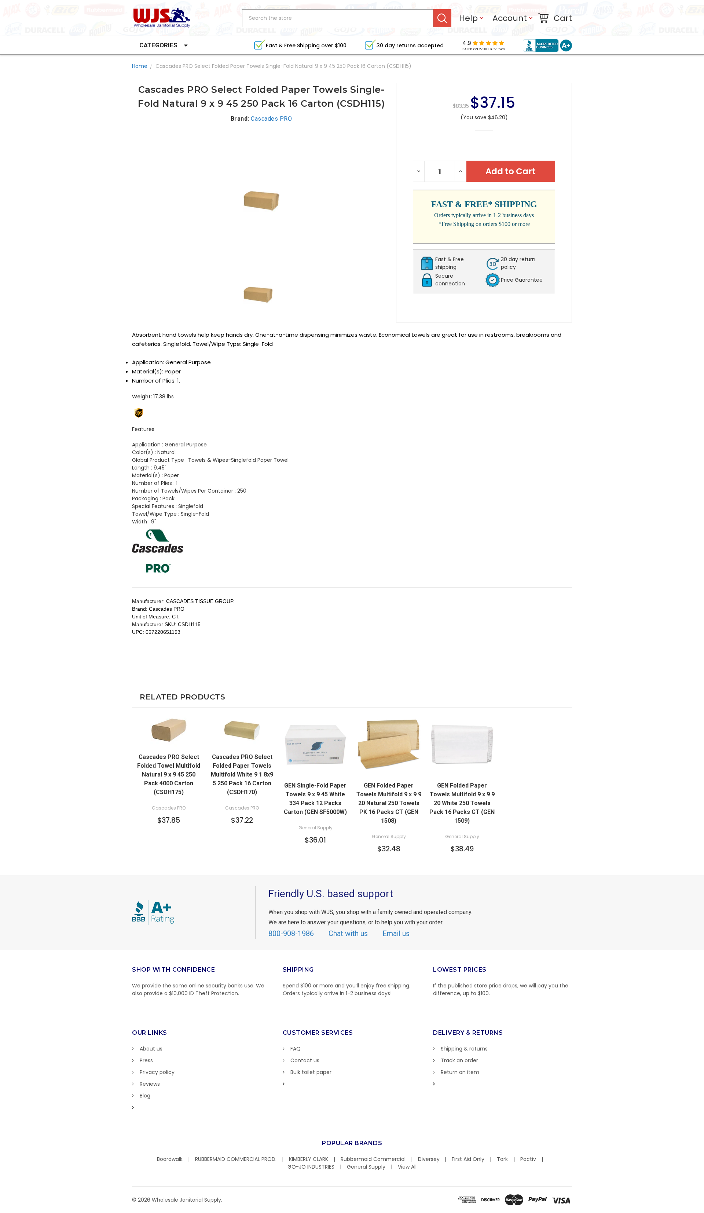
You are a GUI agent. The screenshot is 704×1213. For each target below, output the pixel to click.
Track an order (459, 1060)
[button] (703, 1209)
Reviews (150, 1084)
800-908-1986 (291, 933)
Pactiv (528, 1159)
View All (407, 1166)
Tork (502, 1159)
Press (146, 1060)
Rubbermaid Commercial (373, 1159)
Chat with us (348, 933)
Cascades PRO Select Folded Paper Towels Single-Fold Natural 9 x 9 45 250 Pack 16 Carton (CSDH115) (283, 66)
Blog (145, 1095)
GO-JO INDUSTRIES (310, 1166)
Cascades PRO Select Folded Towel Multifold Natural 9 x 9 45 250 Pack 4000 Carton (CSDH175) (168, 774)
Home (139, 66)
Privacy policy (157, 1072)
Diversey (429, 1159)
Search (442, 18)
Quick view (168, 741)
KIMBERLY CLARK (308, 1159)
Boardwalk (170, 1159)
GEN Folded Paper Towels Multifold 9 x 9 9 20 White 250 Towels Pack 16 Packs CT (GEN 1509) (462, 803)
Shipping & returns (464, 1048)
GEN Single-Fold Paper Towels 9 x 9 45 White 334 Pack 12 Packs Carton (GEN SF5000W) (315, 798)
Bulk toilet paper (310, 1072)
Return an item (460, 1072)
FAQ (295, 1048)
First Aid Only (468, 1159)
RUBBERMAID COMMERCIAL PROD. (235, 1159)
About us (151, 1048)
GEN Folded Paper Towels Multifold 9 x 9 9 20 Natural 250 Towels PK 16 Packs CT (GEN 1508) (388, 803)
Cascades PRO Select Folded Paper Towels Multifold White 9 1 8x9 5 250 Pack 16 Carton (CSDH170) (242, 774)
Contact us (304, 1060)
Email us (396, 933)
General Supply (366, 1166)
